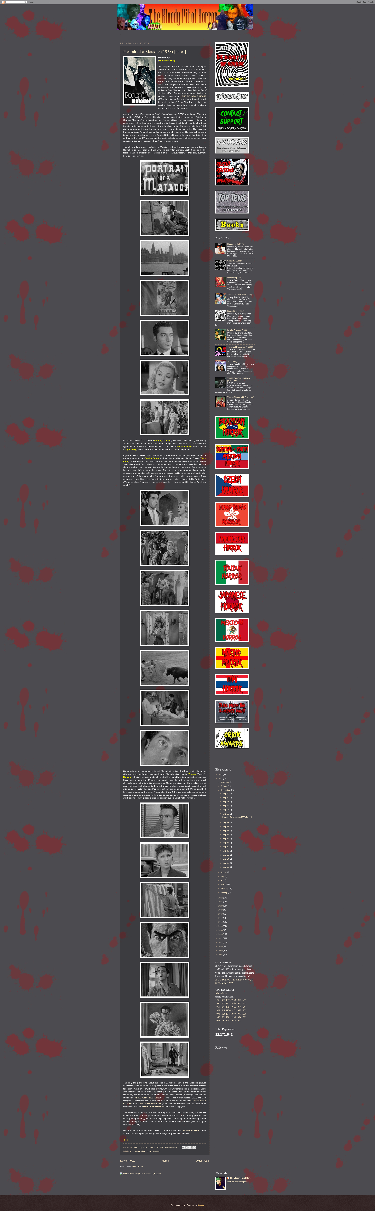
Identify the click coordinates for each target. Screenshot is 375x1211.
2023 (220, 779)
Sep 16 (226, 830)
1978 (238, 1013)
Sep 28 (226, 802)
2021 (220, 902)
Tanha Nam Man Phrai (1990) (239, 294)
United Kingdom (153, 1151)
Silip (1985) (232, 361)
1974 (217, 1013)
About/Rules (221, 993)
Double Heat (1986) (235, 244)
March (223, 884)
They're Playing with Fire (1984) (240, 397)
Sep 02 (226, 867)
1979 (244, 1013)
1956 (217, 1003)
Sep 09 (226, 855)
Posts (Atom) (137, 1167)
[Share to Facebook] (191, 1147)
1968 (217, 1010)
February (225, 888)
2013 (220, 934)
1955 (244, 999)
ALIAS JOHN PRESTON (146, 1098)
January (224, 892)
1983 (233, 1017)
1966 (238, 1006)
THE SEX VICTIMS (190, 1130)
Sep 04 (226, 859)
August (224, 872)
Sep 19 (226, 822)
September (225, 790)
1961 (244, 1003)
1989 (233, 1020)
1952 (228, 999)
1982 (228, 1017)
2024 (220, 774)
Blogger (200, 1205)
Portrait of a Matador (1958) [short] (154, 51)
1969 (223, 1010)
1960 (238, 1003)
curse (137, 1151)
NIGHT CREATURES (153, 1106)
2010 (220, 946)
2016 (220, 922)
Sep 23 (226, 810)
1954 (238, 999)
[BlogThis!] (186, 1147)
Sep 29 (226, 797)
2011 (220, 942)
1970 (228, 1010)
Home (165, 1160)
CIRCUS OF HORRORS (150, 1104)
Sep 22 (226, 814)
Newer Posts (127, 1160)
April (223, 880)
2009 (220, 950)
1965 (233, 1006)
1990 (238, 1020)
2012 (220, 938)
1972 (238, 1010)
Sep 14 (226, 839)
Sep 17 (226, 826)
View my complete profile (237, 1182)
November (225, 782)
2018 (220, 914)
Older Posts (202, 1160)
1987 (223, 1020)
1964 (228, 1006)
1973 (244, 1010)
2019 (220, 910)
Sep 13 (226, 843)
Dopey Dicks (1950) (235, 311)
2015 (220, 926)
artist (132, 1151)
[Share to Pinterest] (194, 1147)
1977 (233, 1013)
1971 (233, 1010)
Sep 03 (226, 863)
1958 (228, 1003)
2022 (220, 898)
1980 (217, 1017)
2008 (220, 954)
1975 (223, 1013)
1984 (238, 1017)
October (224, 786)
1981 (223, 1017)
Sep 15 (226, 834)
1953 (233, 999)
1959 (233, 1003)
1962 (217, 1006)
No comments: (171, 1147)
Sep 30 (226, 793)
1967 (244, 1006)
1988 (228, 1020)
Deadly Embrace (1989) (237, 330)
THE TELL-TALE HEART (194, 96)
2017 (220, 918)
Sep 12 (226, 847)
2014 (220, 930)
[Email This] (183, 1147)
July (223, 876)
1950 (217, 999)
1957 (223, 1003)
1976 (228, 1013)
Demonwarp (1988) (235, 278)
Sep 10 (226, 851)
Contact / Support (234, 261)
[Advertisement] (232, 757)
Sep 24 (226, 806)
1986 (217, 1020)
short (143, 1151)
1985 (244, 1017)
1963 (223, 1006)
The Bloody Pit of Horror (241, 1178)
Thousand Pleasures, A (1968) (240, 347)
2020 (220, 906)
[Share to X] (189, 1147)
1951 (223, 999)
